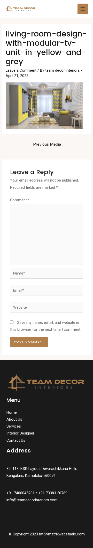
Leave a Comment (21, 70)
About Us (14, 419)
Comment (20, 200)
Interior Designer (20, 433)
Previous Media (47, 144)
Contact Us (15, 440)
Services (13, 426)
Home (11, 412)
